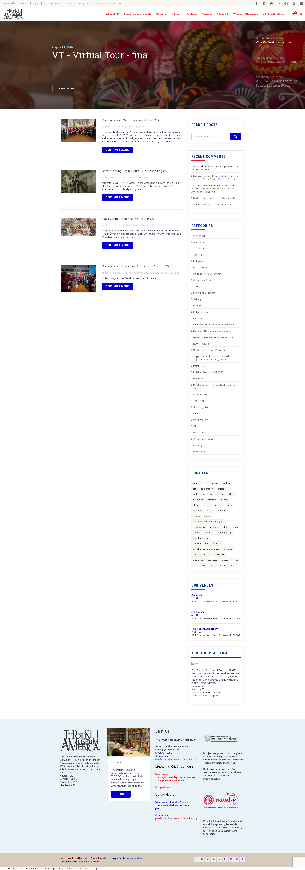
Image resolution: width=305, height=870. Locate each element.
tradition (226, 560)
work (222, 565)
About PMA (112, 14)
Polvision (198, 378)
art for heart (200, 248)
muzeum (222, 510)
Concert (197, 286)
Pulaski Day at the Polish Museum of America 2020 (137, 266)
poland (196, 532)
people (214, 527)
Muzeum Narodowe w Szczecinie (213, 337)
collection (198, 494)
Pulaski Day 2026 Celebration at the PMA (131, 120)
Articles (197, 254)
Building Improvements (137, 14)
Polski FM (199, 365)
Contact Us (228, 198)
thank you (198, 560)
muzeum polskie (202, 516)
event (220, 494)
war (204, 565)
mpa (230, 505)
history (224, 500)
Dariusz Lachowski (204, 198)
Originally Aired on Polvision (209, 350)
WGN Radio (200, 432)
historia (212, 500)
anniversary (212, 483)
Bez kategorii (201, 267)
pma (236, 527)
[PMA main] (13, 14)
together (212, 560)
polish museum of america (207, 543)
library (196, 505)
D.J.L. (85, 858)
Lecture (197, 318)
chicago (222, 489)
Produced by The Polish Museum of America (213, 386)
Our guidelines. (163, 787)
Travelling (198, 400)
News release (136, 127)
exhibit (231, 494)
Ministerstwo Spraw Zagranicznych (214, 324)
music (210, 510)
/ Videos (237, 14)
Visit (195, 413)
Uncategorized (201, 407)
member (218, 505)
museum (197, 510)
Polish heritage (224, 532)
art (194, 489)
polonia (228, 549)
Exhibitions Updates (205, 292)
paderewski (199, 527)
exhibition (198, 500)
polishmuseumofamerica (206, 549)
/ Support (222, 14)
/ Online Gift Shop (273, 14)
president (220, 554)
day (210, 494)
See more (121, 794)
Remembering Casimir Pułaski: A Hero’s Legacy (134, 171)
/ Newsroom (252, 14)
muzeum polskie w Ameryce (208, 521)
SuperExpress (201, 394)
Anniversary (132, 225)
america (197, 483)
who (213, 565)
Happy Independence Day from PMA (128, 219)
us (237, 560)
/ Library (175, 14)
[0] (291, 14)
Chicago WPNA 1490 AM (207, 273)
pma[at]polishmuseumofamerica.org (176, 759)
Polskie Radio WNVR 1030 (208, 372)
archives (227, 483)
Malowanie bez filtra (205, 175)
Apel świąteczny (203, 242)
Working (174, 273)
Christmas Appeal (203, 280)
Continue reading (118, 149)
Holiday (197, 305)
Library (116, 762)
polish (208, 532)
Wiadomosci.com (203, 438)
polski (196, 554)
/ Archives (191, 14)
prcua (207, 554)
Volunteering (200, 419)
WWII (232, 565)
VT (194, 426)
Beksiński (198, 261)
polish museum (201, 538)
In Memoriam (201, 311)
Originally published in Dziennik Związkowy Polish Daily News (210, 358)
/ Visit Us (207, 14)
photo (226, 527)
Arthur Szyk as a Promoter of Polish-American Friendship (213, 190)
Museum (161, 14)
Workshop (199, 451)
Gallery (147, 273)
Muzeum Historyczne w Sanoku (212, 331)
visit (195, 565)
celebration (207, 489)
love (206, 505)
